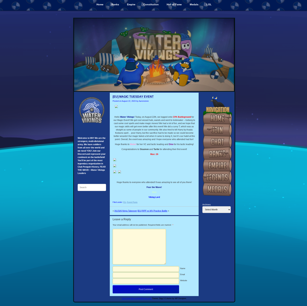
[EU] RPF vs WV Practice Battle (152, 211)
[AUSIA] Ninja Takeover (125, 211)
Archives (206, 204)
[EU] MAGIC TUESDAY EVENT (133, 96)
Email (182, 274)
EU (124, 202)
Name (182, 268)
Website (183, 280)
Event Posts (132, 202)
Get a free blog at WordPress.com (136, 298)
